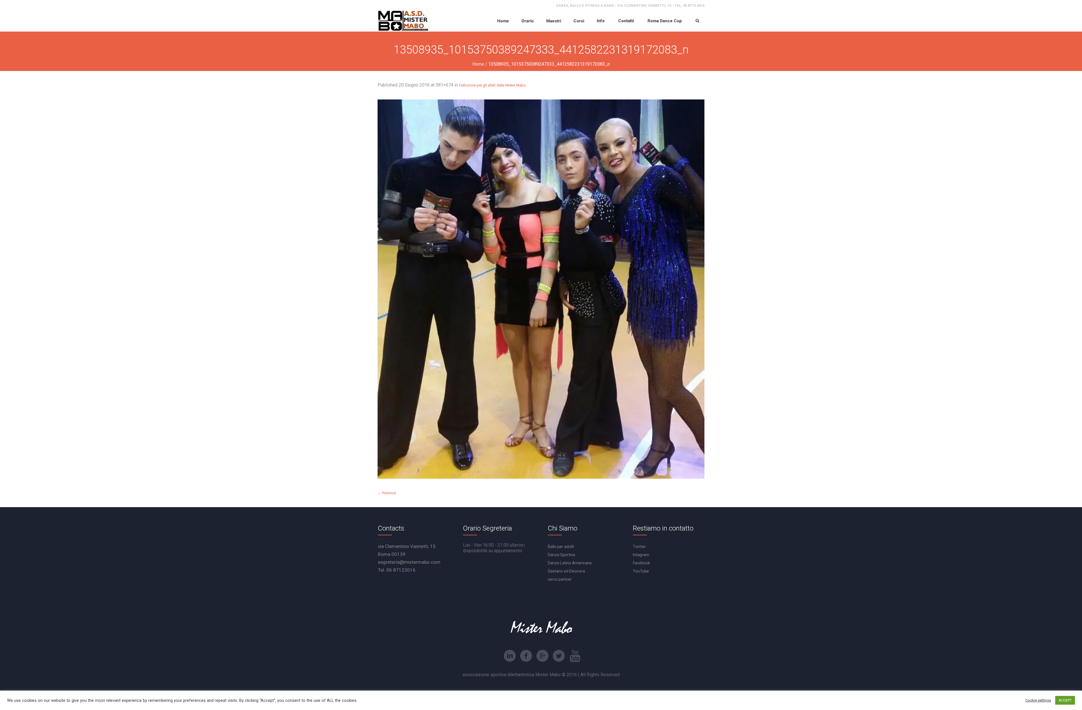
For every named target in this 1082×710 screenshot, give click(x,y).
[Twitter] (559, 656)
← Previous (387, 493)
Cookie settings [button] (1038, 700)
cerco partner (560, 579)
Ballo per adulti (561, 546)
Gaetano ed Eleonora (566, 571)
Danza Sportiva (561, 555)
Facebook (641, 563)
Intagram (641, 555)
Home (478, 64)
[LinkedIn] (510, 656)
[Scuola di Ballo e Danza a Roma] (403, 21)
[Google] (542, 656)
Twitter (639, 546)
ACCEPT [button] (1065, 700)
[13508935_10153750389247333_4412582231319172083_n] (541, 289)
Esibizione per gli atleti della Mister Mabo (492, 85)
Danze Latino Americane (570, 563)
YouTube (641, 571)
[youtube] (575, 656)
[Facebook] (526, 656)
